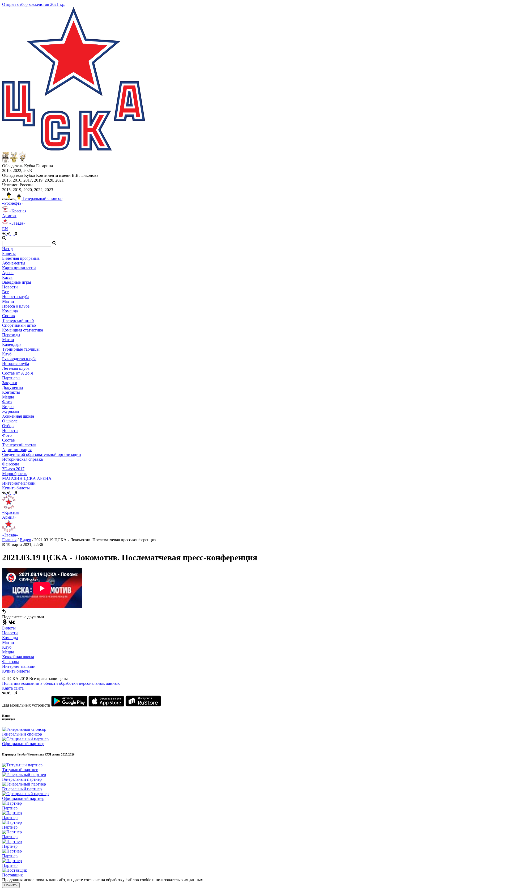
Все (5, 291)
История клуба (15, 363)
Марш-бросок (14, 473)
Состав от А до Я (17, 373)
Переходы (11, 335)
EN (5, 228)
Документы (12, 387)
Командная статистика (22, 330)
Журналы (10, 411)
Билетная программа (21, 258)
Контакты (11, 392)
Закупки (9, 382)
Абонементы (13, 263)
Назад (7, 248)
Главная (9, 540)
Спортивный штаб (19, 325)
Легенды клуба (15, 368)
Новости (10, 430)
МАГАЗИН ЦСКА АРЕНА (27, 478)
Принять (11, 885)
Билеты (9, 628)
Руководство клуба (19, 358)
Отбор (8, 425)
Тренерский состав (19, 445)
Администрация (17, 449)
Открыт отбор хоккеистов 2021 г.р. (33, 4)
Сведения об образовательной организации (41, 454)
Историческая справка (22, 459)
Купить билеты (16, 671)
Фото (7, 402)
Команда (10, 637)
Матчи (8, 301)
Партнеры (11, 378)
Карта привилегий (19, 268)
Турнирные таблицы (21, 349)
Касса (7, 277)
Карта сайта (13, 688)
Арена (8, 272)
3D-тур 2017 (13, 469)
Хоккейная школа (18, 656)
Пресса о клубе (15, 306)
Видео (8, 406)
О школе (10, 421)
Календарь (11, 344)
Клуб (6, 647)
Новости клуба (15, 296)
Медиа (8, 652)
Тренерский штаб (18, 320)
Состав (8, 315)
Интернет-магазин (19, 666)
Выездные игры (16, 282)
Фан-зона (10, 661)
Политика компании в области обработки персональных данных (61, 683)
